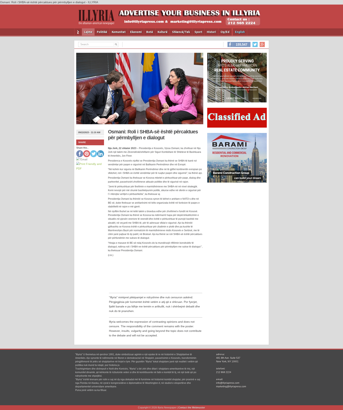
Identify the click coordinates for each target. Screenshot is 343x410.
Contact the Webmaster (191, 407)
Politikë (102, 32)
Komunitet (119, 32)
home (78, 32)
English (240, 32)
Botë (149, 32)
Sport (198, 32)
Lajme (88, 32)
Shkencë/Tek (181, 32)
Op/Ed (225, 32)
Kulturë (163, 32)
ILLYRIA (98, 19)
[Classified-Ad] (237, 126)
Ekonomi (136, 32)
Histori (211, 32)
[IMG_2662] (237, 101)
